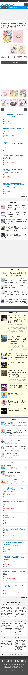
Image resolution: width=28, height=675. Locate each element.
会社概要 (14, 664)
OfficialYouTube (24, 661)
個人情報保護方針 (20, 664)
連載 (18, 637)
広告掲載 (10, 664)
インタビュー (23, 7)
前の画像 (2, 62)
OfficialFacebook (11, 661)
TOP (14, 657)
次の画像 (25, 62)
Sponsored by (17, 196)
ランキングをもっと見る (14, 307)
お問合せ (5, 664)
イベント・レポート (21, 604)
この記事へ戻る (14, 62)
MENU (26, 4)
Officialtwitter (18, 661)
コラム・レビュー (21, 621)
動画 (4, 637)
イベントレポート (13, 7)
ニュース (5, 7)
